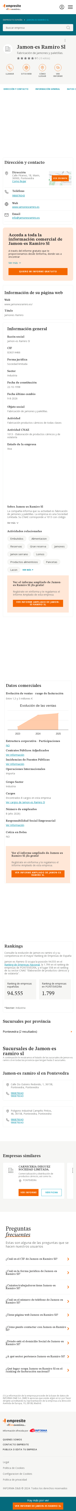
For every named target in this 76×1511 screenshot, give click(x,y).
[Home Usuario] (62, 7)
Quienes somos (12, 1439)
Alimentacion (39, 538)
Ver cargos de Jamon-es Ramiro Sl (25, 802)
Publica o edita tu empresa (20, 1449)
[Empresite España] (13, 7)
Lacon (13, 569)
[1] (19, 58)
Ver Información (15, 754)
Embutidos (16, 538)
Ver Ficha (51, 1192)
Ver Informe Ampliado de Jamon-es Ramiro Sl (38, 603)
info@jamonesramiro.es (26, 217)
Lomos (40, 554)
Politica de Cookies (14, 1468)
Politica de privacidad (15, 1479)
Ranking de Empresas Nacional (22, 964)
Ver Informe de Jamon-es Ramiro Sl (38, 1505)
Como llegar (19, 181)
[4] (29, 58)
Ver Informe (29, 1192)
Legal (6, 1462)
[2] (22, 58)
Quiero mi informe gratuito (38, 271)
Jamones (59, 546)
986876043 (18, 195)
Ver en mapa (60, 178)
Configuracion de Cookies (17, 1473)
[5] (33, 58)
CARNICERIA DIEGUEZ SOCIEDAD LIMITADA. (34, 1168)
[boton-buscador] (68, 27)
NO (8, 745)
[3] (26, 58)
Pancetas (51, 562)
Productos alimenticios (24, 562)
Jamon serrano (19, 554)
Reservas (16, 546)
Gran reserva (38, 546)
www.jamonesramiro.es (25, 207)
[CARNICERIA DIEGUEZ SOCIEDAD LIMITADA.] (11, 1170)
